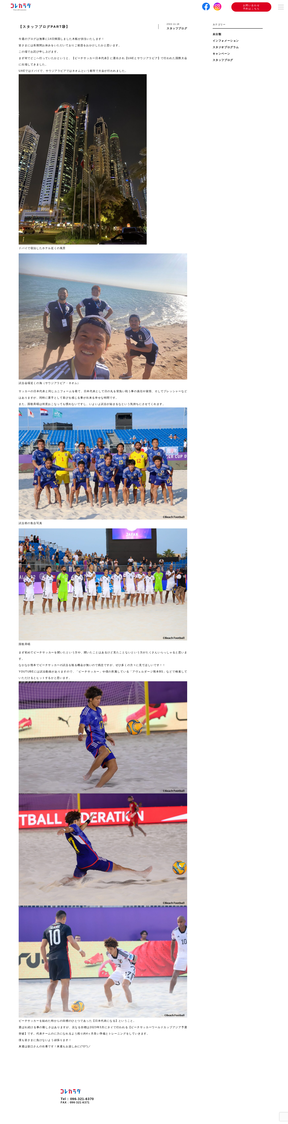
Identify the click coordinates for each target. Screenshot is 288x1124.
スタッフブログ (223, 60)
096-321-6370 (82, 1099)
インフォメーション (226, 40)
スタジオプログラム (226, 47)
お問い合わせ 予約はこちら (251, 7)
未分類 (217, 34)
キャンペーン (221, 53)
